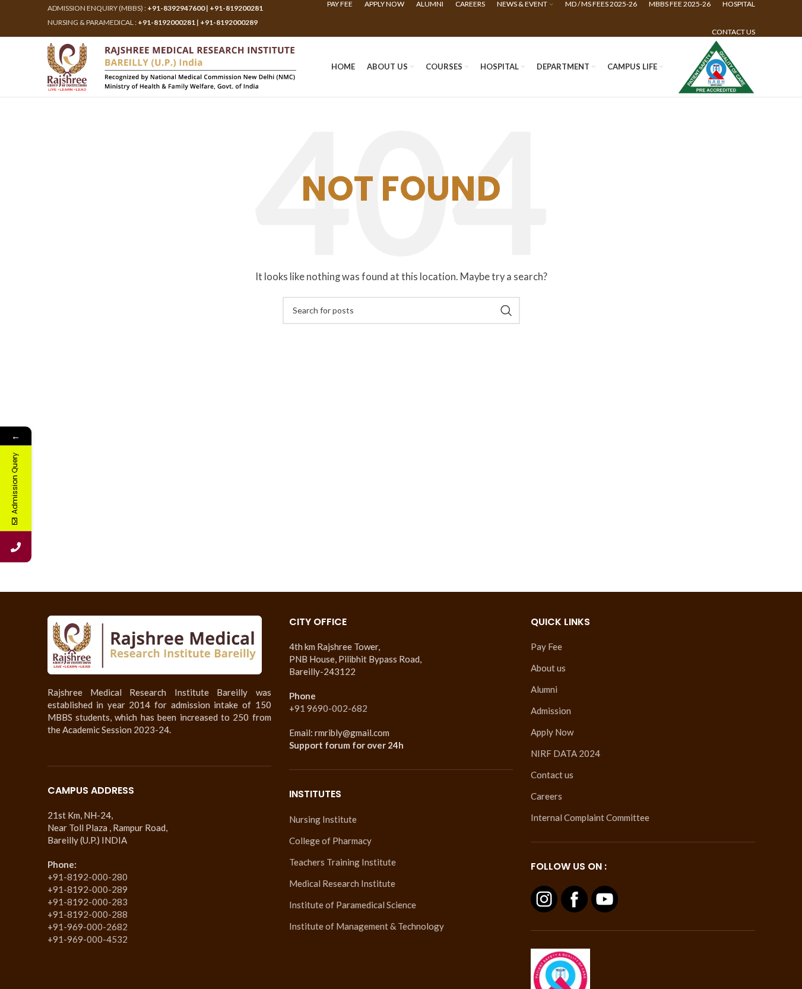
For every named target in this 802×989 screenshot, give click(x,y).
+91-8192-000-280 (87, 876)
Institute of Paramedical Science (352, 904)
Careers (546, 796)
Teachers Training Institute (342, 862)
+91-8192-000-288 (87, 914)
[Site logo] (172, 65)
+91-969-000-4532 (87, 939)
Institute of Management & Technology (366, 926)
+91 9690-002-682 (328, 708)
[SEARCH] (506, 310)
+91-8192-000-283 (87, 901)
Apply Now (552, 732)
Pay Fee (546, 646)
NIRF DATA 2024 (565, 753)
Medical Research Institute (342, 883)
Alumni (544, 689)
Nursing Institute (323, 819)
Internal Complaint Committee (590, 817)
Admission (551, 710)
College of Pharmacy (330, 840)
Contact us (552, 774)
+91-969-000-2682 (87, 926)
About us (548, 667)
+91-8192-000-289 (87, 889)
